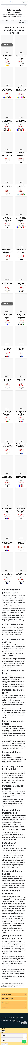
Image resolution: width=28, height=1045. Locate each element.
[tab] (14, 1035)
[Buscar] (25, 5)
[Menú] (1, 2)
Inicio (3, 21)
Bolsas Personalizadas (22, 21)
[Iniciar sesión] (22, 2)
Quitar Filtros (4, 1044)
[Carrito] (26, 2)
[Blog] (24, 2)
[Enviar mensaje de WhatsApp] (24, 1041)
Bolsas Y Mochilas (10, 21)
